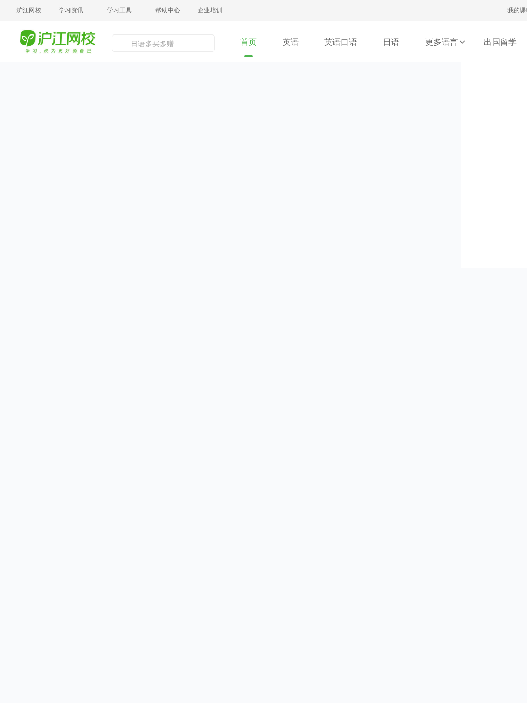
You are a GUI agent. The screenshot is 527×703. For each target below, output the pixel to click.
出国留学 (500, 42)
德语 (348, 344)
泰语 (348, 362)
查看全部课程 (54, 372)
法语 (390, 326)
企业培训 (210, 10)
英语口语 (340, 42)
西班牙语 (390, 344)
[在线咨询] (508, 445)
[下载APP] (508, 533)
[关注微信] (508, 489)
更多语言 (441, 42)
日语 (391, 42)
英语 (291, 42)
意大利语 (348, 380)
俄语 (390, 362)
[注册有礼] (508, 401)
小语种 (391, 380)
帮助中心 (167, 10)
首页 (248, 42)
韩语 (348, 326)
